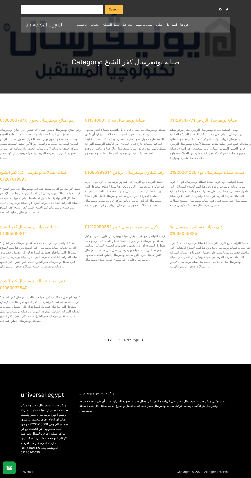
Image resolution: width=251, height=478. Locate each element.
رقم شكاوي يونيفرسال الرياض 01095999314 (124, 172)
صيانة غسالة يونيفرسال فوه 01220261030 (207, 172)
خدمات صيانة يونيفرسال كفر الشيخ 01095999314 (29, 230)
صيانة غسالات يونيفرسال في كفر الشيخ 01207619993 (33, 176)
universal (27, 472)
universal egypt (43, 24)
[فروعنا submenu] (190, 25)
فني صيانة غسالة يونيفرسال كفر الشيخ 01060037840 (32, 284)
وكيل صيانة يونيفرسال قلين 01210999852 (122, 226)
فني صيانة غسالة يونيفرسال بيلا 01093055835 (196, 230)
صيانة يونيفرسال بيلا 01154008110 (115, 120)
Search (114, 9)
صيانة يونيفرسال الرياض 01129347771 (203, 120)
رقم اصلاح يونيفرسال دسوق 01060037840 (38, 120)
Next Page (133, 340)
